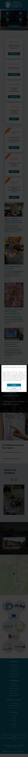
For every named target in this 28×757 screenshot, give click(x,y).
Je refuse (14, 388)
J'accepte (14, 385)
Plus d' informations (14, 390)
